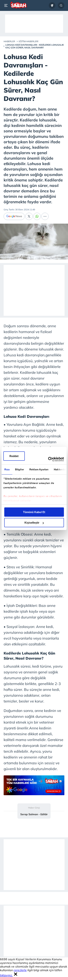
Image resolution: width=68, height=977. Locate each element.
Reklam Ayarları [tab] (38, 469)
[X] (29, 216)
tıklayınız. (6, 975)
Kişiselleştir (31, 522)
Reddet (13, 456)
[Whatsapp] (37, 216)
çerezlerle (20, 970)
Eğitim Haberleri (28, 41)
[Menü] (6, 5)
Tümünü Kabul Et (34, 512)
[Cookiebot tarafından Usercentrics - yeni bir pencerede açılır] (48, 459)
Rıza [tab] (6, 469)
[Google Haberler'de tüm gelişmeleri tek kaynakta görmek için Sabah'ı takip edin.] (34, 787)
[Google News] (14, 216)
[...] (45, 216)
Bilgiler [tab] (19, 469)
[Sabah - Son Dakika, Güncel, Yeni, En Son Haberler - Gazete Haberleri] (18, 5)
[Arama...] (61, 5)
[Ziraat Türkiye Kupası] (52, 5)
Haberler (9, 41)
